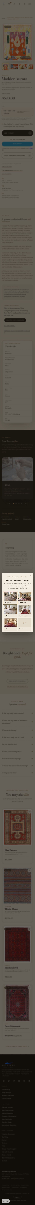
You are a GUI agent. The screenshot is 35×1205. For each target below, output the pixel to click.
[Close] (30, 575)
